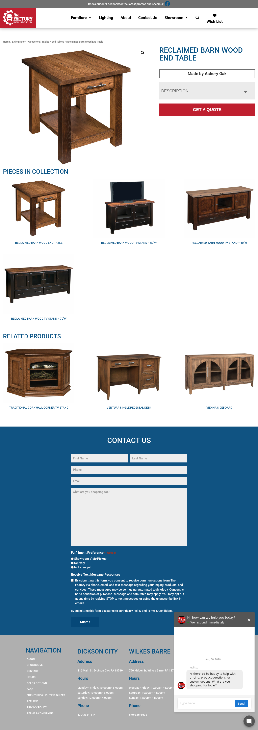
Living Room (19, 41)
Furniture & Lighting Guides (46, 695)
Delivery (79, 563)
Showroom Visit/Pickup (90, 559)
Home (6, 41)
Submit (85, 622)
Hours (31, 677)
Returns (32, 701)
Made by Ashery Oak (207, 73)
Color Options (37, 683)
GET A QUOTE (207, 109)
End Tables (58, 41)
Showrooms (35, 664)
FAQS (30, 689)
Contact (32, 670)
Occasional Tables (38, 41)
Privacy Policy (132, 610)
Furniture (79, 17)
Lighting (106, 17)
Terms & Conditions (159, 610)
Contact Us (147, 17)
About (126, 17)
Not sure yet (82, 567)
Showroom (173, 17)
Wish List (215, 20)
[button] (142, 52)
